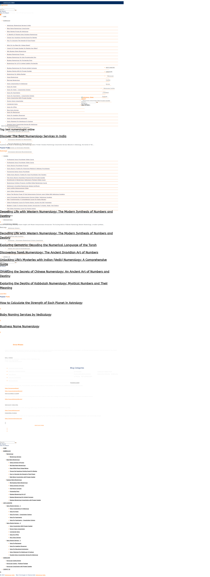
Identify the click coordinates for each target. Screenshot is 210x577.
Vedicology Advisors (14, 228)
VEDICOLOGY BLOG (7, 219)
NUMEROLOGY (6, 20)
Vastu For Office (12, 107)
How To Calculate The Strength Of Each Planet (21, 40)
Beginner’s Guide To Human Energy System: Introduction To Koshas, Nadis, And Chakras (33, 205)
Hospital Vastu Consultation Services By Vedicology (22, 124)
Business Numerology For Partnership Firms (19, 60)
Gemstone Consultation (15, 377)
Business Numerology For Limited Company (21, 497)
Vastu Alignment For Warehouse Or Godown (20, 121)
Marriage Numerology (13, 80)
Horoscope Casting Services (16, 368)
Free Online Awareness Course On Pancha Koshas (21, 208)
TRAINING (5, 156)
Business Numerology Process (15, 54)
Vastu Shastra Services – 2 (14, 523)
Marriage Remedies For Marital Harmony (20, 143)
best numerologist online (12, 125)
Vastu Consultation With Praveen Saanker (19, 98)
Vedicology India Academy (15, 236)
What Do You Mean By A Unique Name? (18, 45)
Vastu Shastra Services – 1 (14, 506)
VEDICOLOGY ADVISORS (10, 5)
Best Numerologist (86, 376)
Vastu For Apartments (13, 93)
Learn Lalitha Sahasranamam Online (18, 188)
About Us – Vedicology (13, 431)
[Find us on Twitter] (0, 14)
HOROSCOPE (109, 71)
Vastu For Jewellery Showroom (16, 115)
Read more (3, 227)
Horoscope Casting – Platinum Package (108, 92)
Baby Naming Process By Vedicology (17, 31)
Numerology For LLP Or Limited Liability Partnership (22, 63)
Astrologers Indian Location (82, 374)
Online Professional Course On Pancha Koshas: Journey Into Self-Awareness (29, 202)
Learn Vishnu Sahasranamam (15, 191)
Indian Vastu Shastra (103, 374)
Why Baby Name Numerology (18, 465)
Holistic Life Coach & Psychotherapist (19, 248)
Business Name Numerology (19, 326)
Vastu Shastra (12, 374)
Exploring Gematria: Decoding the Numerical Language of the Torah (48, 245)
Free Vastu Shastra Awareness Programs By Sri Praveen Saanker (26, 177)
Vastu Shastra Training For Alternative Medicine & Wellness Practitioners (28, 168)
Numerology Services (15, 457)
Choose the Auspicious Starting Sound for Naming (23, 471)
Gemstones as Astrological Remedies (19, 148)
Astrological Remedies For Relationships (19, 139)
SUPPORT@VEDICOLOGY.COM (24, 13)
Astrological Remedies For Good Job (18, 131)
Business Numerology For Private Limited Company (22, 68)
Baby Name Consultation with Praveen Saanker (22, 477)
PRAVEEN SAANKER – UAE (11, 8)
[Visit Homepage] (57, 6)
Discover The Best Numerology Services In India (33, 136)
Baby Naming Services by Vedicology (25, 314)
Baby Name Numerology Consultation (18, 28)
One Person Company (15, 488)
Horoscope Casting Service (110, 80)
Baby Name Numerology (13, 460)
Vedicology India (10, 575)
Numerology (3, 151)
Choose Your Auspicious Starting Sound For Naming (22, 37)
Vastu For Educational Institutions (17, 118)
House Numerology (12, 77)
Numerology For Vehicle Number (16, 74)
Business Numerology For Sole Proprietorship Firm (21, 57)
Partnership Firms (14, 491)
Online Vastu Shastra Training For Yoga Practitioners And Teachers (26, 174)
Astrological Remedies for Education (19, 127)
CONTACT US (6, 256)
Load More (3, 293)
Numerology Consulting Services (17, 371)
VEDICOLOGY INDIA (9, 2)
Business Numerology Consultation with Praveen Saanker (25, 500)
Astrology (77, 376)
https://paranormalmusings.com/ (13, 418)
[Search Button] (15, 262)
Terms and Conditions (13, 428)
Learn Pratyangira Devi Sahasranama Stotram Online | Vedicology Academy (29, 197)
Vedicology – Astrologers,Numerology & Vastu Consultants (25, 240)
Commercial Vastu (12, 104)
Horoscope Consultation (104, 371)
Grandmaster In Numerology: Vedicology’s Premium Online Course (26, 180)
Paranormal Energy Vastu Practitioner (18, 171)
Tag (5, 125)
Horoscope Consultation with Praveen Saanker (19, 566)
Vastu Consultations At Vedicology (17, 83)
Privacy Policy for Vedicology (14, 429)
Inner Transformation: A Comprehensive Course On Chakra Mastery (26, 199)
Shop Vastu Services (13, 110)
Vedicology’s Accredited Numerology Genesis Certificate (23, 186)
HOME (4, 16)
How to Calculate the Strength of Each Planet (22, 474)
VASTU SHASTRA (110, 67)
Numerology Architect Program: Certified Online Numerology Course (27, 183)
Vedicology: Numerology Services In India (19, 25)
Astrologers (77, 371)
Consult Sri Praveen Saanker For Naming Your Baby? (22, 48)
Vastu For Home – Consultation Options (18, 90)
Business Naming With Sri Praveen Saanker (19, 71)
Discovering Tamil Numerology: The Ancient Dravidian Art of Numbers (49, 252)
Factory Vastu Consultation (15, 101)
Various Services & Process (17, 462)
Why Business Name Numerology (16, 51)
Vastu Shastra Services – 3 (14, 540)
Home (2, 125)
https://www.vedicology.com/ (12, 410)
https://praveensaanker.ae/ (12, 388)
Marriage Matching (13, 380)
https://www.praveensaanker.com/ (13, 391)
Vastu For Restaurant (13, 112)
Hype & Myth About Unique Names (19, 468)
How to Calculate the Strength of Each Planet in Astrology (41, 302)
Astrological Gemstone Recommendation (20, 152)
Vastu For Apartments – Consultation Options (20, 96)
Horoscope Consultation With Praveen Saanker (96, 100)
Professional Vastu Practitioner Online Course (20, 159)
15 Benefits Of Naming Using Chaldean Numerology (22, 34)
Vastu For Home (11, 86)
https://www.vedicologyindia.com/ (13, 399)
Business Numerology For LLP (18, 494)
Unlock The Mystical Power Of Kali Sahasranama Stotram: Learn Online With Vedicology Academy (36, 194)
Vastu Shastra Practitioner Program (17, 165)
